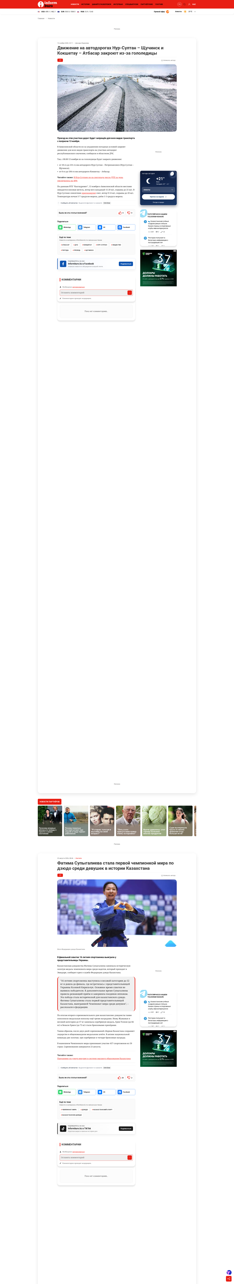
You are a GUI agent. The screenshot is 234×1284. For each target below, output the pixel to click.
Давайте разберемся (101, 4)
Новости (75, 4)
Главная (41, 18)
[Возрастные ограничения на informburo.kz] (179, 4)
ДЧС (76, 245)
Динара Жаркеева (82, 43)
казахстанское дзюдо (72, 1115)
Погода (65, 250)
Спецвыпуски (131, 4)
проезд (77, 250)
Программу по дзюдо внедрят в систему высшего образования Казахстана (94, 1058)
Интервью (118, 4)
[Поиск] (184, 4)
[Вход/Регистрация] (188, 4)
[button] (185, 11)
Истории (85, 4)
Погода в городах (158, 202)
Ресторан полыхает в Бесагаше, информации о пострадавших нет (158, 240)
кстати (79, 858)
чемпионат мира (69, 1110)
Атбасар (65, 245)
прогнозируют (89, 193)
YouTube (159, 4)
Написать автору (169, 60)
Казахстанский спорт (102, 1110)
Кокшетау (87, 245)
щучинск (89, 250)
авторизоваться (79, 287)
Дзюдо (85, 1110)
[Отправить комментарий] (129, 292)
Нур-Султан (102, 245)
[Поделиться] (229, 1279)
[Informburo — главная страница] (48, 4)
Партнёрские (147, 4)
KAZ (194, 4)
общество (116, 245)
